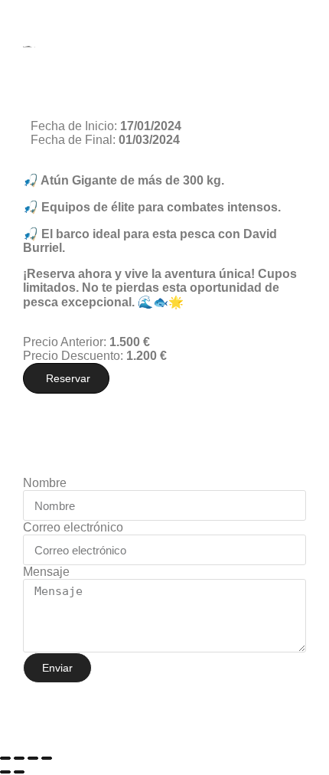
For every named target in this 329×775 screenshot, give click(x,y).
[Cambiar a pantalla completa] (19, 758)
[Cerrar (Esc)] (46, 758)
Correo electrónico (73, 527)
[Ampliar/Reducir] (5, 758)
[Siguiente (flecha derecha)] (19, 771)
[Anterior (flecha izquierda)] (5, 771)
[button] (66, 378)
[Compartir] (33, 758)
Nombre (45, 482)
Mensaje (46, 571)
